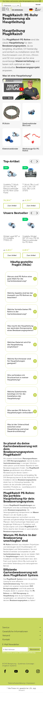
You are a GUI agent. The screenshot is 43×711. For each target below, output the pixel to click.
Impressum (31, 683)
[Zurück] (31, 161)
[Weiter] (37, 161)
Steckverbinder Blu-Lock (29, 124)
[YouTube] (16, 671)
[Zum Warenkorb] (39, 9)
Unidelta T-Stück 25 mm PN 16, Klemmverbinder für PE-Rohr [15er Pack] (11, 189)
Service (5, 627)
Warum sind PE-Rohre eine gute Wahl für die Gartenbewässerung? (19, 278)
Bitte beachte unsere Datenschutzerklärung (18, 652)
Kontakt (38, 4)
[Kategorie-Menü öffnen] (3, 9)
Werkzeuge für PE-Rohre (30, 150)
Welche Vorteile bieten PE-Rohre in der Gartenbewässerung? (19, 311)
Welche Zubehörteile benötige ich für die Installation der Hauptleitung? (16, 395)
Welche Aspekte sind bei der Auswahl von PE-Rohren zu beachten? (20, 295)
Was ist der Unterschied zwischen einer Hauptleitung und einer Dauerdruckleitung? (18, 427)
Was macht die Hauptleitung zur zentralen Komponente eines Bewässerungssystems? (20, 328)
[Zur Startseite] (16, 9)
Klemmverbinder (10, 149)
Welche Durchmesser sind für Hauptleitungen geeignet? (19, 361)
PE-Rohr (6, 123)
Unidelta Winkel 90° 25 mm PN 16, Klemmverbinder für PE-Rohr (30, 239)
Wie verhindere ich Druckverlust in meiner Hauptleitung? (17, 377)
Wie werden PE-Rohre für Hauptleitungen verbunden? (20, 411)
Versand (6, 635)
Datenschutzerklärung (16, 683)
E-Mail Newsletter (10, 644)
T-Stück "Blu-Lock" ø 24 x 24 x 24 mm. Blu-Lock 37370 (30, 188)
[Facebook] (5, 671)
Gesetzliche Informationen (15, 631)
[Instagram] (38, 671)
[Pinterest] (27, 671)
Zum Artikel (12, 206)
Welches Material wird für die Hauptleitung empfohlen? (19, 344)
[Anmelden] (36, 9)
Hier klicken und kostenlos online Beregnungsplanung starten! (21, 1)
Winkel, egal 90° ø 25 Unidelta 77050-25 (11, 238)
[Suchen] (7, 9)
